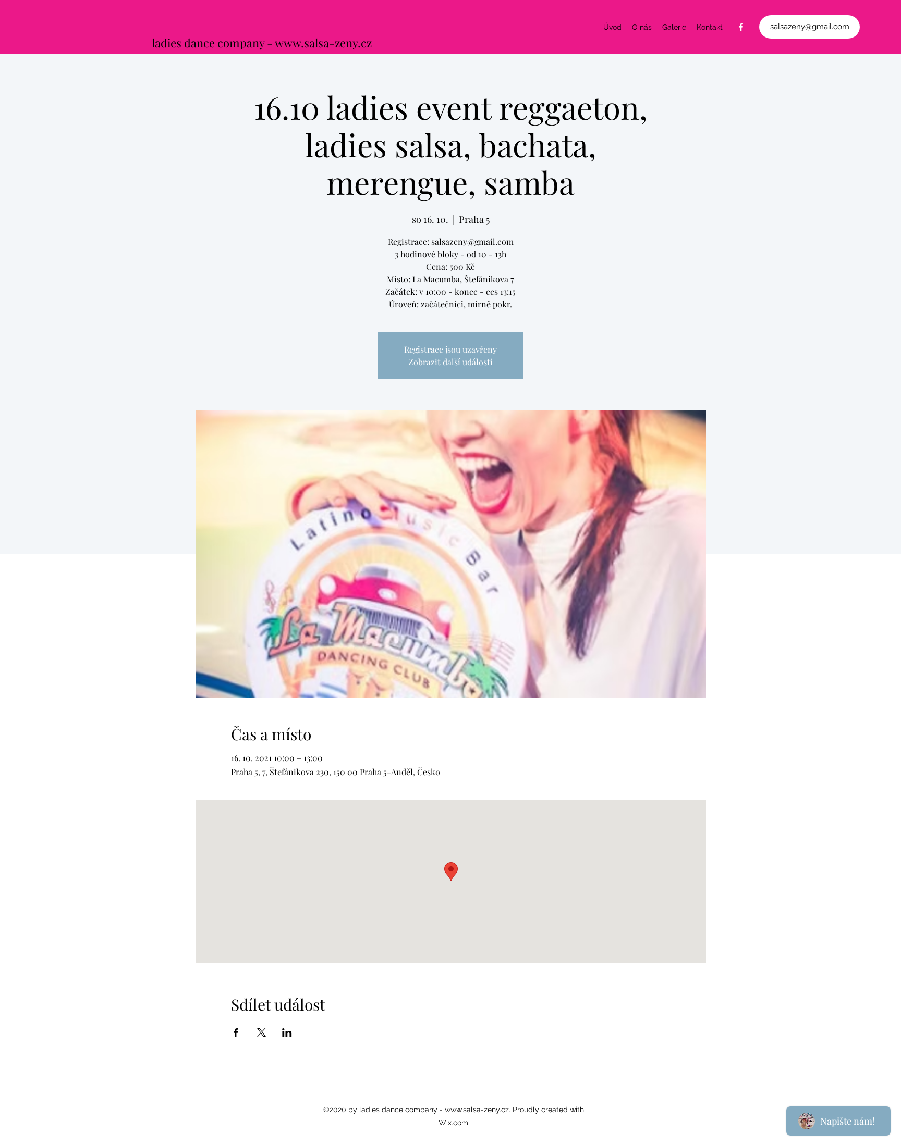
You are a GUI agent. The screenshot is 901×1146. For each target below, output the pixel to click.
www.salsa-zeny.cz (477, 1109)
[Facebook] (741, 27)
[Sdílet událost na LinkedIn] (287, 1032)
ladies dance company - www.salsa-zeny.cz (262, 43)
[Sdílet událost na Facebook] (236, 1032)
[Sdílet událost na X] (261, 1032)
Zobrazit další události (450, 361)
